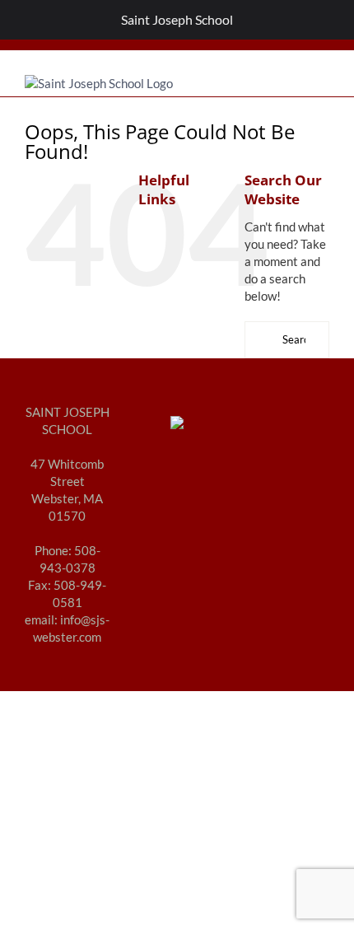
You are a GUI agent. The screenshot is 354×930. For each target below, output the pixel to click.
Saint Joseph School (177, 19)
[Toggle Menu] (21, 20)
